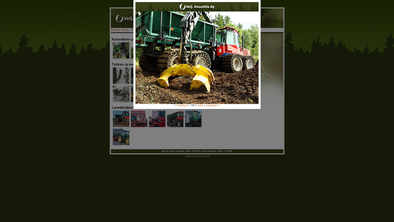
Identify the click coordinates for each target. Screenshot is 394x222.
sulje (200, 105)
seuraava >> (213, 105)
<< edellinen (181, 105)
